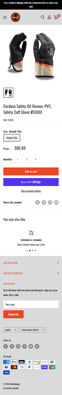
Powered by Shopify (11, 388)
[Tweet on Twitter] (50, 202)
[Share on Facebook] (37, 202)
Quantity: (7, 159)
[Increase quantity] (35, 159)
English (8, 329)
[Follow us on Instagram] (18, 346)
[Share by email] (56, 202)
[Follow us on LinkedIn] (37, 346)
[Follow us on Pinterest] (24, 346)
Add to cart (31, 171)
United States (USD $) (30, 329)
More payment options (31, 191)
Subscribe (13, 314)
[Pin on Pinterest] (43, 202)
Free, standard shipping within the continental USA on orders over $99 (31, 4)
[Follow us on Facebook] (5, 346)
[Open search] (43, 17)
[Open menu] (5, 17)
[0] (56, 17)
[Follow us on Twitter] (12, 346)
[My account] (49, 17)
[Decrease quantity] (18, 159)
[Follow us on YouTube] (30, 346)
